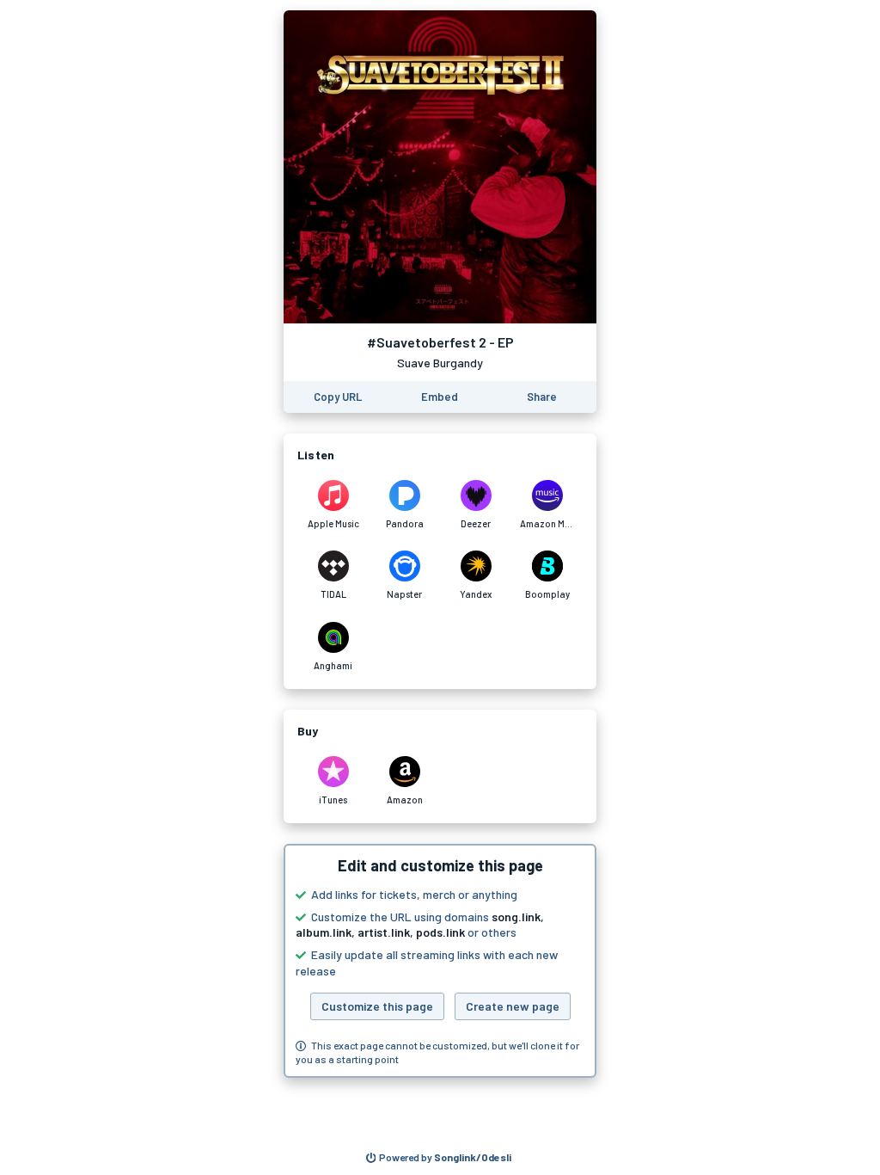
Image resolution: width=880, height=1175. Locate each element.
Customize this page (377, 1006)
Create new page (512, 1006)
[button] (440, 961)
